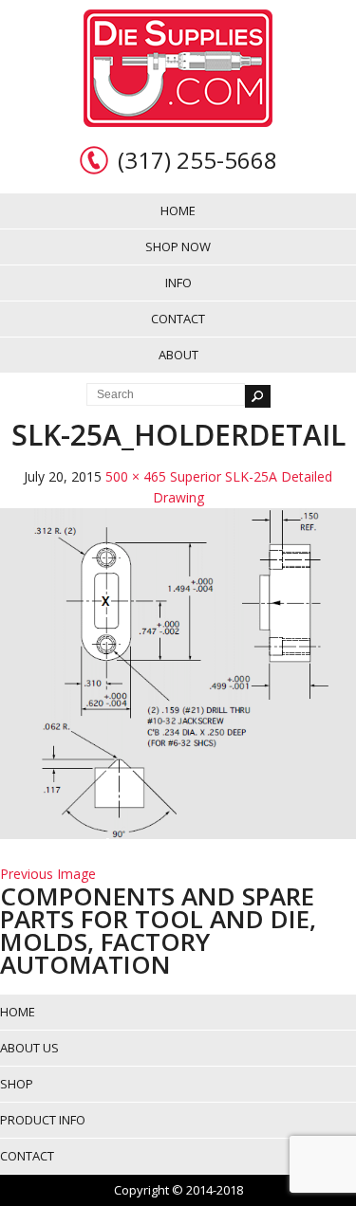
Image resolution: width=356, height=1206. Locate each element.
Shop (16, 1083)
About (178, 354)
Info (178, 282)
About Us (29, 1047)
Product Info (42, 1119)
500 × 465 (135, 476)
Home (178, 210)
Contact (178, 318)
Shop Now (178, 246)
